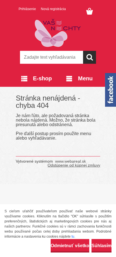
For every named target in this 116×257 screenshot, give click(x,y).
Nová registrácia (53, 9)
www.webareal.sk (70, 161)
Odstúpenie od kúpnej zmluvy (74, 165)
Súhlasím (101, 245)
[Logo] (58, 33)
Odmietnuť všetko (70, 245)
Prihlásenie (27, 9)
